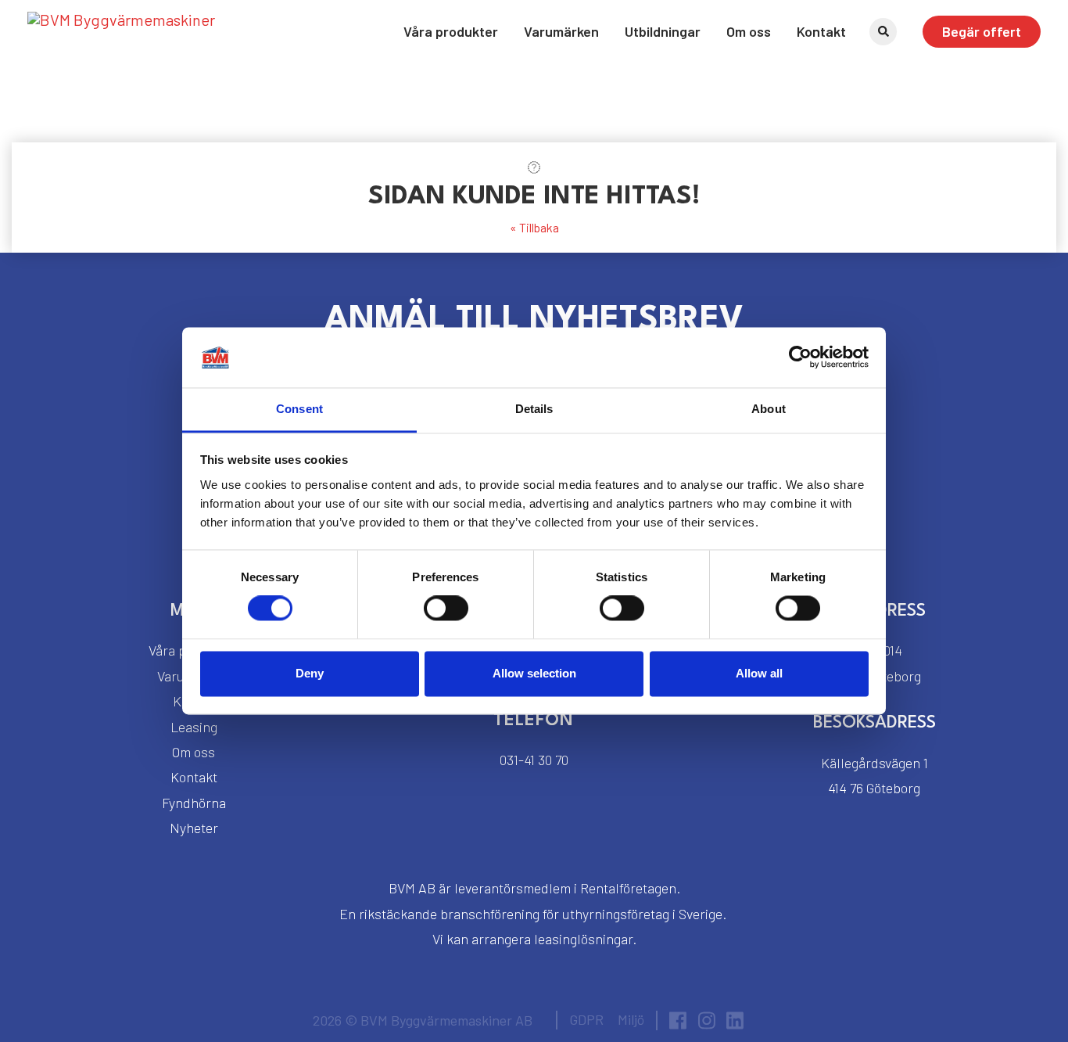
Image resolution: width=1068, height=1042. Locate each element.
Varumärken (561, 31)
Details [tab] (534, 408)
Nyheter (194, 827)
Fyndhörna (194, 802)
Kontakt (821, 31)
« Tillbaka (534, 227)
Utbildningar (663, 31)
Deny (310, 673)
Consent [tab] (299, 408)
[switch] (446, 608)
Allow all (759, 673)
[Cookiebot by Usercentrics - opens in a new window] (800, 357)
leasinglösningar (583, 938)
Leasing (193, 726)
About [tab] (768, 408)
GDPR (586, 1019)
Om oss (748, 31)
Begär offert (981, 31)
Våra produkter (450, 31)
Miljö (631, 1019)
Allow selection (534, 673)
